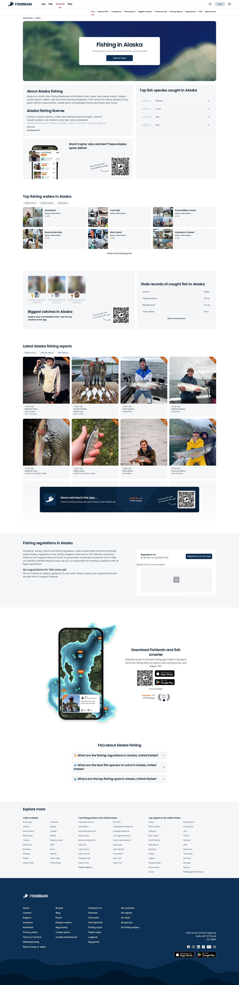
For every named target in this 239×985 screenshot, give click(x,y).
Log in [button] (220, 4)
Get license (32, 130)
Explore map (119, 58)
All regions (126, 912)
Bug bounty (62, 927)
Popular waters (64, 922)
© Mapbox (184, 594)
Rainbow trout (30, 203)
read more (31, 127)
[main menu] (229, 3)
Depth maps (94, 932)
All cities (125, 917)
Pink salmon (63, 203)
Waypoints (93, 942)
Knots (59, 917)
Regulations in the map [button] (199, 556)
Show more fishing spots (119, 253)
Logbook (93, 937)
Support (27, 917)
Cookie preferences (66, 937)
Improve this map (209, 594)
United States (28, 18)
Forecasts (93, 917)
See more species (176, 318)
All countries (127, 908)
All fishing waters (130, 927)
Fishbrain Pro (95, 908)
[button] (176, 579)
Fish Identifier (95, 922)
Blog (58, 912)
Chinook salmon (47, 203)
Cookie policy (63, 932)
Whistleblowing (31, 942)
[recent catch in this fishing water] (46, 387)
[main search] (210, 4)
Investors (28, 922)
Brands (59, 908)
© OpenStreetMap (195, 594)
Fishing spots (95, 927)
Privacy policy (30, 932)
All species (127, 922)
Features (93, 912)
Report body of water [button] (34, 946)
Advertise (28, 927)
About (26, 908)
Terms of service (32, 937)
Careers (27, 912)
